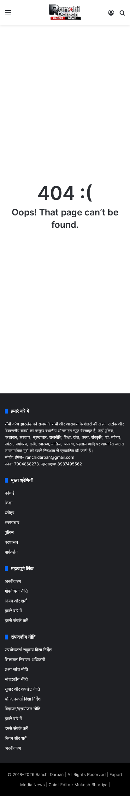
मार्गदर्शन (11, 552)
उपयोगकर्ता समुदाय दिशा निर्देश (28, 649)
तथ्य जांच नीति (16, 669)
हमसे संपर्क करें (16, 620)
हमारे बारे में (13, 610)
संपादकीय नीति (16, 679)
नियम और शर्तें (16, 600)
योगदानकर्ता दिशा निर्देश (23, 698)
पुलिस (9, 532)
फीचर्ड (10, 493)
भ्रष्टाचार (12, 522)
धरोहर (9, 512)
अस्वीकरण (13, 581)
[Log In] (111, 15)
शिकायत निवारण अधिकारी (25, 659)
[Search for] (122, 15)
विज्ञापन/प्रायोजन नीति (22, 708)
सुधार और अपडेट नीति (22, 689)
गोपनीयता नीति (16, 591)
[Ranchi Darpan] (65, 12)
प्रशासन (11, 542)
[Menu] (8, 15)
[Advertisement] (65, 96)
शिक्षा (8, 502)
